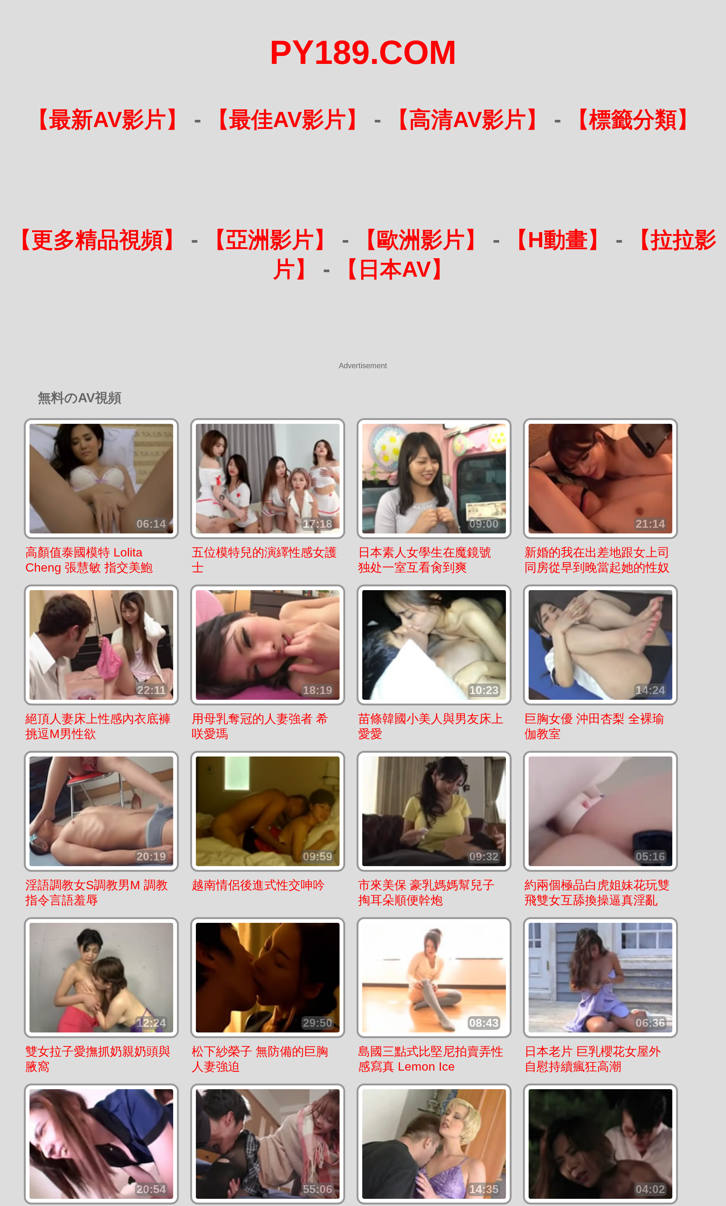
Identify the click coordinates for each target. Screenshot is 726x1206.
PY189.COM (363, 52)
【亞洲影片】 (270, 239)
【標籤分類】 (633, 119)
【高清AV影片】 (467, 119)
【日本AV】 (394, 269)
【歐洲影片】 (421, 239)
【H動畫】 (558, 239)
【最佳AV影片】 (287, 119)
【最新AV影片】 (107, 119)
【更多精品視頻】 (97, 239)
